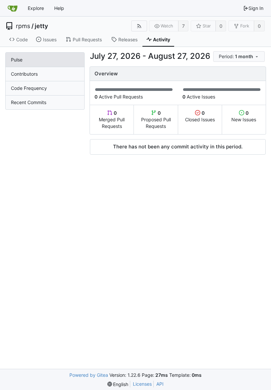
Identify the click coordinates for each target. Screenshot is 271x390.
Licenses (142, 384)
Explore (36, 8)
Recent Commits (28, 102)
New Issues (243, 116)
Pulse (16, 59)
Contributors (24, 74)
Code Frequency (29, 88)
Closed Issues (200, 116)
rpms (23, 26)
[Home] (12, 8)
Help (59, 8)
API (160, 384)
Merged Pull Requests (112, 119)
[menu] (239, 56)
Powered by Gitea (88, 375)
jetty (41, 26)
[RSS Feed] (139, 25)
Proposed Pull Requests (156, 119)
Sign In (256, 8)
